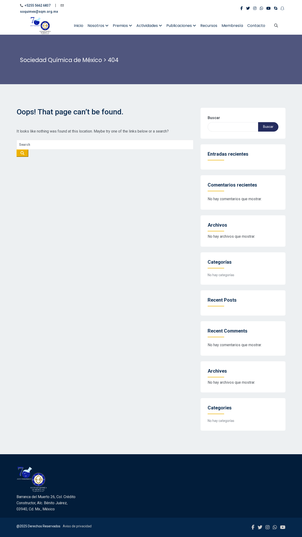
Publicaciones (179, 25)
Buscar (214, 118)
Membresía (232, 25)
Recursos (208, 25)
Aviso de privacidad (77, 526)
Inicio (78, 25)
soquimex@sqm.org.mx (39, 11)
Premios (121, 25)
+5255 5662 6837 (37, 5)
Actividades (147, 25)
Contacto (256, 25)
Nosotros (96, 25)
